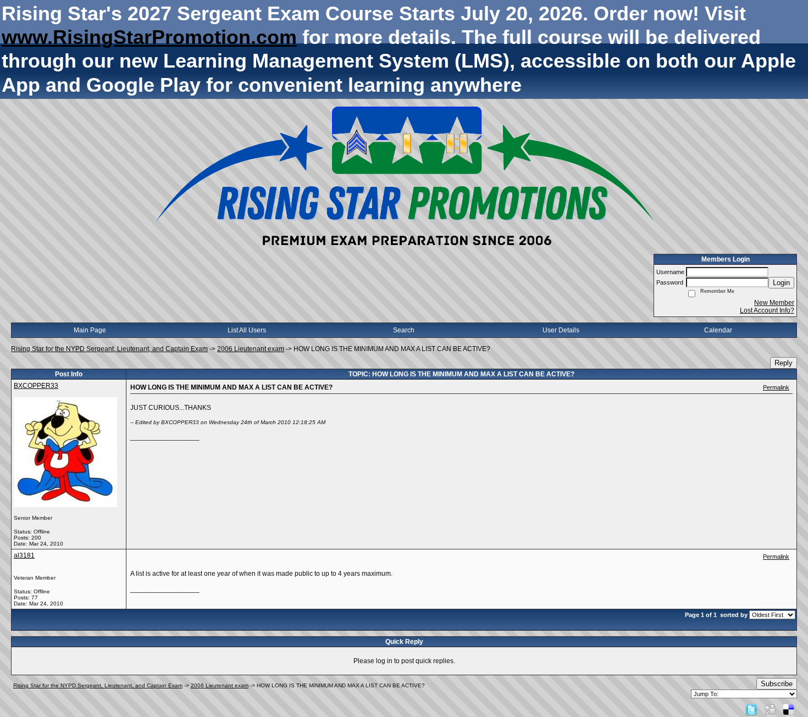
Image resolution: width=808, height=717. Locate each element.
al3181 (24, 555)
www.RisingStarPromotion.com (149, 37)
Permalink (776, 387)
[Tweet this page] (751, 709)
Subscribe (777, 684)
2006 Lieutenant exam (250, 349)
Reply (783, 363)
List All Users (247, 330)
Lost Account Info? (767, 310)
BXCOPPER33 (36, 386)
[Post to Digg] (770, 709)
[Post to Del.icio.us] (788, 709)
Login (781, 283)
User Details (561, 330)
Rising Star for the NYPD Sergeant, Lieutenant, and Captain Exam (109, 349)
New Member (774, 303)
